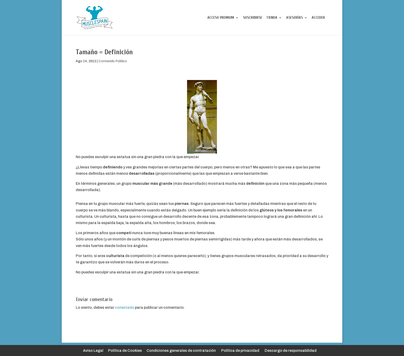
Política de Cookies (125, 350)
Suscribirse (252, 18)
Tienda (271, 18)
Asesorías (294, 18)
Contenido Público (112, 61)
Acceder (318, 18)
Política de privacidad (240, 350)
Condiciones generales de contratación (181, 350)
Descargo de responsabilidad (291, 350)
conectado (124, 307)
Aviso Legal (93, 350)
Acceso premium (220, 18)
